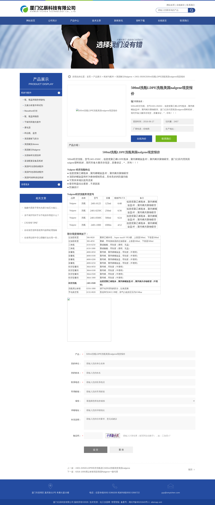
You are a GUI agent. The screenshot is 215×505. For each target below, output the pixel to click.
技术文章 (96, 20)
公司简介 (52, 20)
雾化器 (27, 127)
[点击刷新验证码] (112, 435)
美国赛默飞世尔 (31, 138)
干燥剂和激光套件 (32, 122)
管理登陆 (115, 502)
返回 (190, 469)
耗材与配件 (26, 93)
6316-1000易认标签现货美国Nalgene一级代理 (96, 471)
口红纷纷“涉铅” (31, 223)
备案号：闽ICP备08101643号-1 (135, 502)
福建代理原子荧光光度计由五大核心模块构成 (42, 208)
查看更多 (25, 184)
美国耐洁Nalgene (32, 150)
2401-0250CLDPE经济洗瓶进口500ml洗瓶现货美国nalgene (102, 468)
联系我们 (190, 5)
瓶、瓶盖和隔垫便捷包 (34, 100)
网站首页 (171, 5)
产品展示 (97, 76)
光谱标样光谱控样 (32, 155)
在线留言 (181, 5)
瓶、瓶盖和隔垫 (31, 116)
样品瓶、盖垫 (30, 133)
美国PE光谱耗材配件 (33, 166)
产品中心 (74, 20)
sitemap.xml (156, 502)
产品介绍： (75, 145)
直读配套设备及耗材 (33, 161)
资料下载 (140, 20)
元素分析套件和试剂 (33, 105)
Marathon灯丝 (30, 111)
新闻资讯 (118, 20)
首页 (89, 76)
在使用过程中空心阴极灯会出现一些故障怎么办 (42, 237)
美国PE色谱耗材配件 (33, 172)
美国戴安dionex (31, 144)
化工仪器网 (105, 502)
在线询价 (141, 138)
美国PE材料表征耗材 (33, 177)
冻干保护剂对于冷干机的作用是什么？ (41, 215)
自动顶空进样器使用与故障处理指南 (40, 230)
